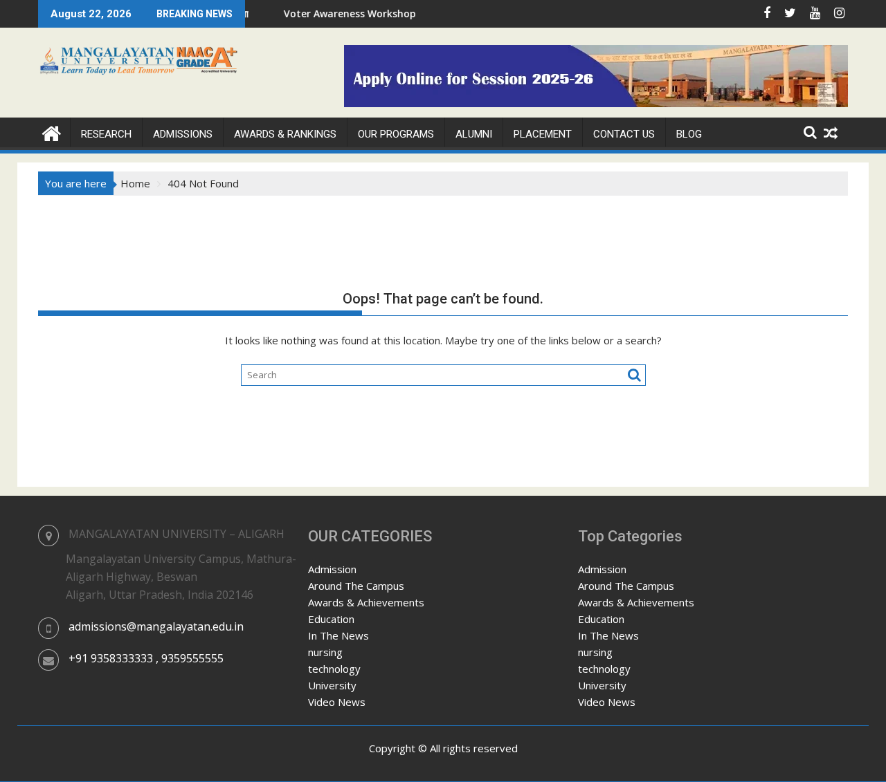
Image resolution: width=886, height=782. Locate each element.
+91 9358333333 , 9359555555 (146, 658)
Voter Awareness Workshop (333, 13)
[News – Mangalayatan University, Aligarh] (51, 131)
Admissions (183, 134)
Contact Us (624, 134)
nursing (325, 652)
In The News (338, 635)
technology (334, 669)
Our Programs (396, 134)
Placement (543, 134)
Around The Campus (356, 586)
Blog (689, 134)
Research (106, 134)
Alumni (473, 134)
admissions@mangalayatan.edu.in (156, 626)
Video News (336, 702)
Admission (332, 569)
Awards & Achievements (366, 602)
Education (331, 619)
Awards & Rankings (285, 134)
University (332, 685)
